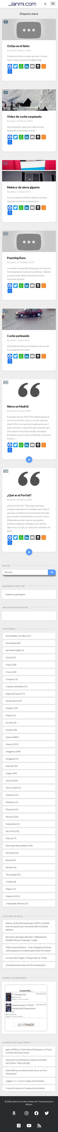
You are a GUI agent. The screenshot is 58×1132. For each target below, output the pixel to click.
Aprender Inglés (13, 650)
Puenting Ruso (16, 258)
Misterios (10, 802)
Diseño (9, 708)
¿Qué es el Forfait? (19, 495)
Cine (8, 657)
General (9, 737)
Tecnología (11, 874)
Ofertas (9, 838)
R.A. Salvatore (12, 1014)
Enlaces (9, 715)
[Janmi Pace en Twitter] (47, 1111)
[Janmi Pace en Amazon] (13, 1111)
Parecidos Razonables (16, 845)
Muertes (10, 809)
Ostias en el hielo (18, 46)
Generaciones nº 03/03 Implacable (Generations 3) (24, 1008)
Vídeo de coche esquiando (24, 116)
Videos (9, 896)
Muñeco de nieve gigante (23, 187)
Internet (9, 766)
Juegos (9, 773)
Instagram (10, 758)
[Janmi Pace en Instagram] (26, 1111)
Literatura (10, 794)
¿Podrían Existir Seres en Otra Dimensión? (26, 965)
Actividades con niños (16, 635)
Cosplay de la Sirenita (34, 1080)
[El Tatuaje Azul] (8, 998)
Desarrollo (11, 700)
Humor (9, 744)
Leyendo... (26, 990)
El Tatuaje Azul (19, 994)
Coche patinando (18, 336)
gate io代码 (11, 1049)
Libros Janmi (12, 787)
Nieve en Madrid (17, 406)
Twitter (9, 881)
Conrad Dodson (13, 1088)
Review (9, 860)
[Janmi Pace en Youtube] (29, 1124)
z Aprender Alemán (15, 903)
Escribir (9, 722)
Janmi (12, 50)
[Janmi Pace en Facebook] (36, 1111)
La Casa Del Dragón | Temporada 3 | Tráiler (26, 957)
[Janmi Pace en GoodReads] (18, 1124)
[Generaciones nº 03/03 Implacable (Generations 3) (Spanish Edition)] (8, 1008)
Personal (10, 852)
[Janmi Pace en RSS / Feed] (39, 1124)
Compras (10, 679)
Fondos (9, 729)
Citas (8, 664)
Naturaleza (11, 823)
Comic (9, 672)
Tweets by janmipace (15, 594)
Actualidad (11, 643)
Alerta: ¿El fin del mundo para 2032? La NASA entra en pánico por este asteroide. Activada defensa (27, 926)
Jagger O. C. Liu (13, 1080)
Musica (9, 816)
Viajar (8, 889)
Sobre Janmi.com (29, 1101)
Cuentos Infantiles (14, 686)
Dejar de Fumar (13, 693)
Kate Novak (17, 997)
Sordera (9, 867)
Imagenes (10, 751)
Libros (9, 780)
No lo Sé (10, 831)
